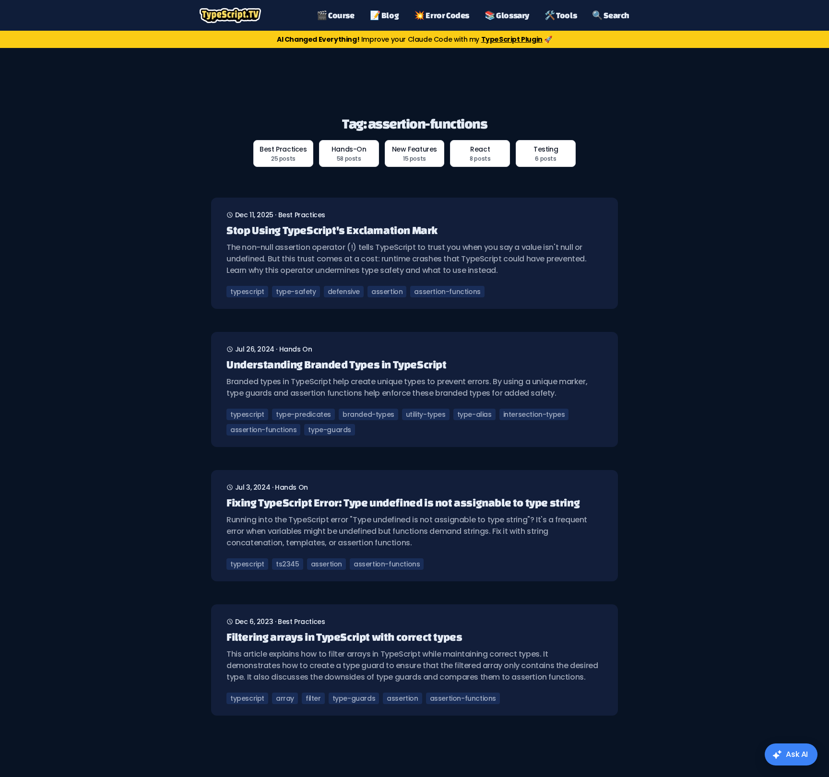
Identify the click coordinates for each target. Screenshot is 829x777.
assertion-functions (447, 291)
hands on (295, 349)
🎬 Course (336, 15)
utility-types (426, 414)
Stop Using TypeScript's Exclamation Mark (332, 230)
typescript (247, 291)
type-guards (329, 430)
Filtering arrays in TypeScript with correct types (344, 637)
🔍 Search (610, 15)
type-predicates (303, 414)
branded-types (368, 414)
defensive (344, 291)
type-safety (296, 291)
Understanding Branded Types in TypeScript (336, 364)
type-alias (474, 414)
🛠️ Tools (561, 15)
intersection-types (534, 414)
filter (313, 698)
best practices (301, 215)
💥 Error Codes (441, 15)
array (285, 698)
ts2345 (287, 564)
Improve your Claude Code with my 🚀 (414, 39)
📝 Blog (384, 15)
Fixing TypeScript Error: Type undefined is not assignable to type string (403, 502)
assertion (387, 291)
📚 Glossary (507, 15)
